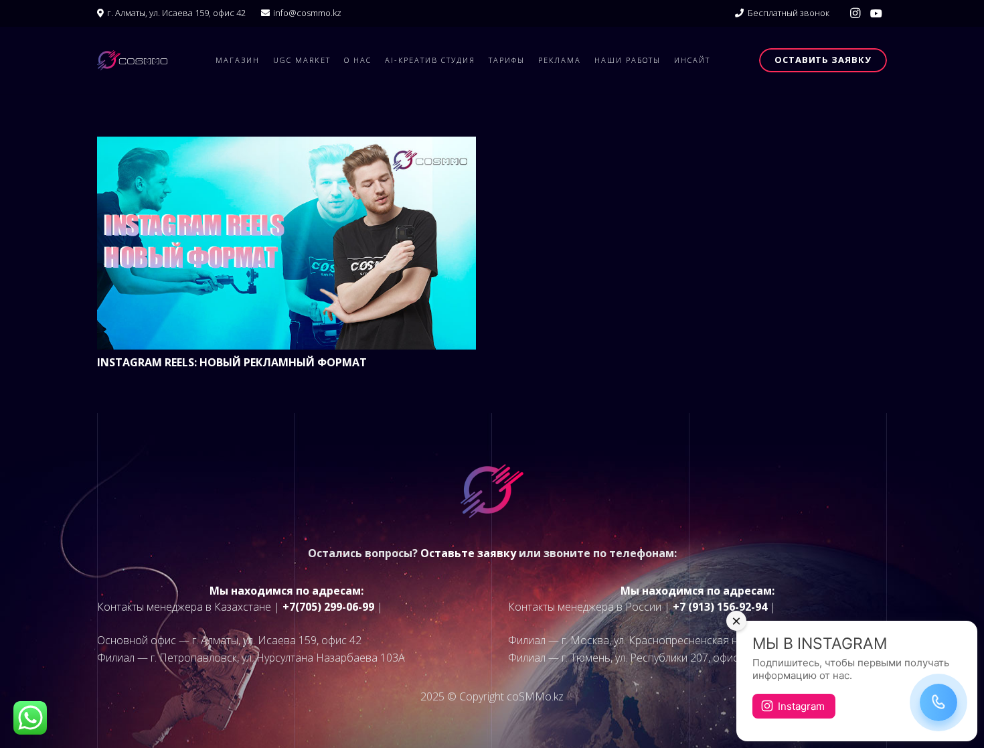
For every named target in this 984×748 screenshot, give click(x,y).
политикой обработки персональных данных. (506, 474)
